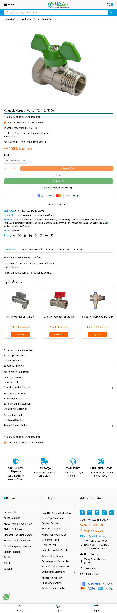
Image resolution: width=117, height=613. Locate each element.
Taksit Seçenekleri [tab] (31, 249)
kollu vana (9, 223)
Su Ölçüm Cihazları (13, 420)
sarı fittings (72, 223)
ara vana (37, 219)
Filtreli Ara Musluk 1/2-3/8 (20, 316)
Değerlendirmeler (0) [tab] (70, 249)
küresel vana (36, 223)
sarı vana (83, 223)
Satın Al (60, 181)
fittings (80, 219)
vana (27, 226)
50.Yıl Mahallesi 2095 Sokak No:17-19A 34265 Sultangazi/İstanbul (97, 545)
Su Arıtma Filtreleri (14, 365)
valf (22, 226)
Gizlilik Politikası (13, 529)
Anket (7, 563)
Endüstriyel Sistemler (15, 408)
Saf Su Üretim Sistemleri (17, 403)
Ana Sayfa (11, 19)
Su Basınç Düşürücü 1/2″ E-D (97, 316)
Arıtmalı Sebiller (12, 360)
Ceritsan (15, 230)
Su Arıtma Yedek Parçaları (17, 387)
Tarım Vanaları (49, 19)
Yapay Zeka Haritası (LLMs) (95, 561)
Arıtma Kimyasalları (14, 415)
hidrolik (88, 219)
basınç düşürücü (67, 219)
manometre (49, 223)
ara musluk (27, 219)
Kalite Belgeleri (12, 518)
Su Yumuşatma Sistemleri (17, 398)
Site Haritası (91, 554)
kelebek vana (98, 219)
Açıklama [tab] (11, 249)
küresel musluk (22, 223)
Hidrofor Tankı (11, 382)
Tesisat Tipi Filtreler (15, 393)
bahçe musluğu (50, 219)
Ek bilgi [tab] (50, 249)
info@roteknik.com (95, 536)
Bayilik (7, 557)
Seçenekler (20, 335)
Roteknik (11, 498)
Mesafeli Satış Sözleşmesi (18, 535)
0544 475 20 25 (93, 530)
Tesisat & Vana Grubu (29, 19)
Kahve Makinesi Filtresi (16, 371)
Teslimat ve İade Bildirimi (17, 540)
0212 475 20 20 (93, 525)
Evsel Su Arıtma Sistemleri (18, 350)
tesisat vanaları (11, 226)
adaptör (17, 219)
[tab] (11, 249)
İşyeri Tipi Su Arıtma (14, 355)
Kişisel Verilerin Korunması (18, 523)
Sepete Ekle (68, 168)
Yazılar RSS (90, 568)
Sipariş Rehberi (12, 551)
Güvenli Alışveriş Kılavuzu (17, 546)
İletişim (8, 568)
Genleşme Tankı (12, 377)
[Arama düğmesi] (110, 12)
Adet (6, 155)
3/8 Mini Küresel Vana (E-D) (59, 316)
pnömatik (61, 223)
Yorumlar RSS (91, 573)
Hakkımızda (10, 512)
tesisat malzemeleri (99, 223)
